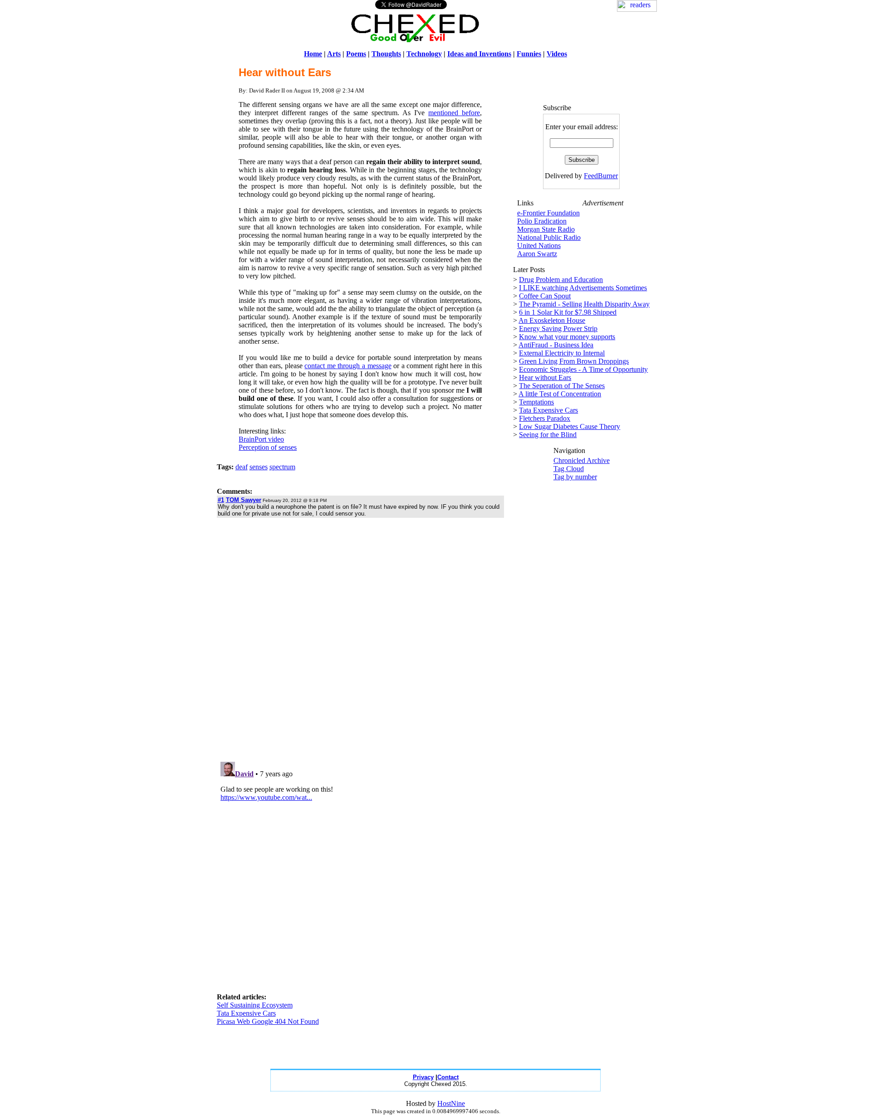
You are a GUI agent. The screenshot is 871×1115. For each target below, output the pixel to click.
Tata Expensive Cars (246, 1013)
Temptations (536, 402)
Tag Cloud (568, 468)
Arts (334, 54)
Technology (424, 54)
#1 (221, 500)
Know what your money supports (567, 337)
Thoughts (386, 54)
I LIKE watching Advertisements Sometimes (583, 288)
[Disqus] (360, 639)
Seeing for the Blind (548, 434)
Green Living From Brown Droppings (574, 361)
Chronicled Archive (581, 460)
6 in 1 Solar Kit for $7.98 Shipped (568, 312)
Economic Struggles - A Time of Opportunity (583, 369)
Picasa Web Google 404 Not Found (268, 1021)
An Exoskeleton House (552, 320)
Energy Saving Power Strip (558, 328)
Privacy (423, 1077)
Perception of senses (268, 447)
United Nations (539, 245)
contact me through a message (347, 366)
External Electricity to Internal (562, 353)
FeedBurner (601, 176)
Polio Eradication (542, 221)
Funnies (529, 54)
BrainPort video (261, 439)
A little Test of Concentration (560, 394)
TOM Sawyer (243, 500)
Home (313, 54)
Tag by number (575, 477)
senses (259, 467)
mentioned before (454, 113)
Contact (448, 1077)
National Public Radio (549, 237)
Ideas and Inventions (479, 54)
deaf (241, 467)
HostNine (451, 1103)
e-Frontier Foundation (548, 213)
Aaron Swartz (537, 254)
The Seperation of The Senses (562, 386)
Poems (356, 54)
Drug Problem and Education (561, 279)
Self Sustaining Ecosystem (255, 1005)
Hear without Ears (545, 377)
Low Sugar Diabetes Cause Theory (569, 426)
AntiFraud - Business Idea (556, 345)
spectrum (282, 467)
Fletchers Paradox (544, 418)
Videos (557, 54)
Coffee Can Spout (545, 296)
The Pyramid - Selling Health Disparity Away (584, 304)
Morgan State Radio (546, 229)
